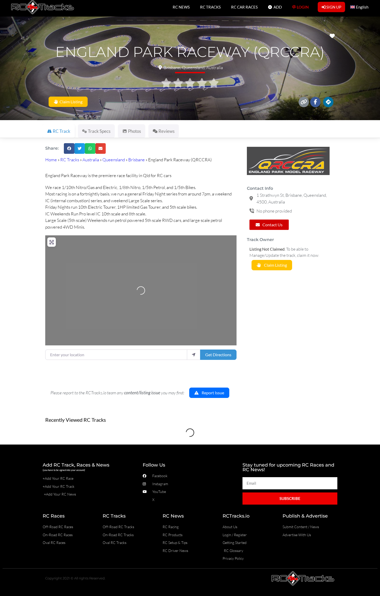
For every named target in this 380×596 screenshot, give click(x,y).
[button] (69, 148)
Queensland (113, 159)
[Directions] (328, 102)
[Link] (304, 102)
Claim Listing (70, 101)
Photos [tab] (134, 131)
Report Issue (211, 392)
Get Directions (218, 354)
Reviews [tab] (166, 131)
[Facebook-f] (315, 102)
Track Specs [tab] (99, 131)
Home (51, 159)
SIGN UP (333, 7)
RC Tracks (69, 159)
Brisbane (136, 159)
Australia (90, 159)
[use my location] (193, 355)
